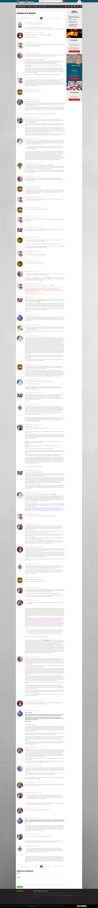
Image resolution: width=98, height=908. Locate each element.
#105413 (26, 89)
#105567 (26, 197)
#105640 (26, 492)
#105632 (26, 404)
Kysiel (31, 404)
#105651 (26, 577)
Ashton (31, 117)
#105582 (26, 261)
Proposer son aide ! (74, 78)
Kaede (31, 52)
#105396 (26, 32)
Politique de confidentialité (22, 902)
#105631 (26, 392)
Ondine (31, 99)
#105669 (26, 747)
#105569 (26, 207)
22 (34, 18)
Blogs (44, 6)
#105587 (26, 297)
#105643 (26, 513)
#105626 (26, 335)
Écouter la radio (74, 99)
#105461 (26, 163)
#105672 (26, 792)
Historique (19, 895)
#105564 (26, 186)
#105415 (26, 99)
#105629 (26, 379)
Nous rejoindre (20, 893)
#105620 (26, 315)
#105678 (26, 845)
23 (36, 18)
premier (22, 18)
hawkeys (31, 42)
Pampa (31, 89)
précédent (26, 18)
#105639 (26, 470)
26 (43, 18)
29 (50, 18)
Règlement (19, 897)
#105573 (26, 237)
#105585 (26, 283)
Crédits (19, 900)
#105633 (26, 424)
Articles (35, 6)
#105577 (26, 251)
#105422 (26, 117)
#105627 (26, 364)
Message (19, 877)
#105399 (26, 52)
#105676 (26, 833)
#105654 (26, 600)
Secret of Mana (68, 892)
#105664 (26, 656)
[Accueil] (27, 2)
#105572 (26, 227)
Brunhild (31, 138)
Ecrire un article (74, 51)
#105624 (26, 325)
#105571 (26, 217)
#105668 (26, 710)
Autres (23, 9)
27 (45, 18)
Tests (40, 6)
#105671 (26, 782)
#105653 (26, 587)
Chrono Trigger (74, 892)
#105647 (26, 546)
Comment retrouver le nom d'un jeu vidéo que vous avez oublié (74, 17)
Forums (19, 9)
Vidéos (29, 6)
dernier (59, 18)
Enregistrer (20, 886)
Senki (30, 325)
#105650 (26, 563)
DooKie (76, 26)
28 (48, 18)
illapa (30, 237)
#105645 (26, 524)
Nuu (30, 315)
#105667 (26, 700)
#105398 (26, 42)
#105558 (26, 176)
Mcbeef (31, 227)
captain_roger (32, 32)
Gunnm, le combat (72, 21)
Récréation (27, 9)
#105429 (26, 138)
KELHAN (31, 163)
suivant (55, 18)
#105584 (26, 271)
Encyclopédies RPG (21, 6)
